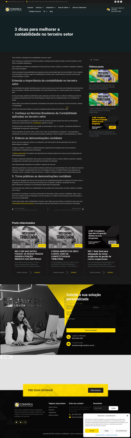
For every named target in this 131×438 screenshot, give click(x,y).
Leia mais (37, 272)
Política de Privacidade (111, 435)
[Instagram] (121, 2)
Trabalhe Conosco (35, 11)
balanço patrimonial (19, 153)
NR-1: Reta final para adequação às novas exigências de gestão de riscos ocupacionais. (103, 134)
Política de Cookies (100, 435)
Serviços (39, 7)
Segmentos (50, 7)
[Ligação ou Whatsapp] (68, 337)
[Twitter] (21, 422)
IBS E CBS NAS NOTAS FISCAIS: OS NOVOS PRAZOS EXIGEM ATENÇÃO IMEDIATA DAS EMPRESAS (102, 87)
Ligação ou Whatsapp (79, 336)
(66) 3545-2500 (116, 11)
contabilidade (37, 123)
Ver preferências (121, 431)
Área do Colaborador (79, 7)
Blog (51, 11)
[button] (127, 416)
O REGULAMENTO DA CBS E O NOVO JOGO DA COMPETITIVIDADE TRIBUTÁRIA (102, 110)
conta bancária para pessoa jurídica (23, 203)
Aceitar (92, 431)
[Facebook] (115, 2)
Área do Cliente (63, 7)
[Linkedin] (118, 2)
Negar (107, 431)
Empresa (30, 7)
